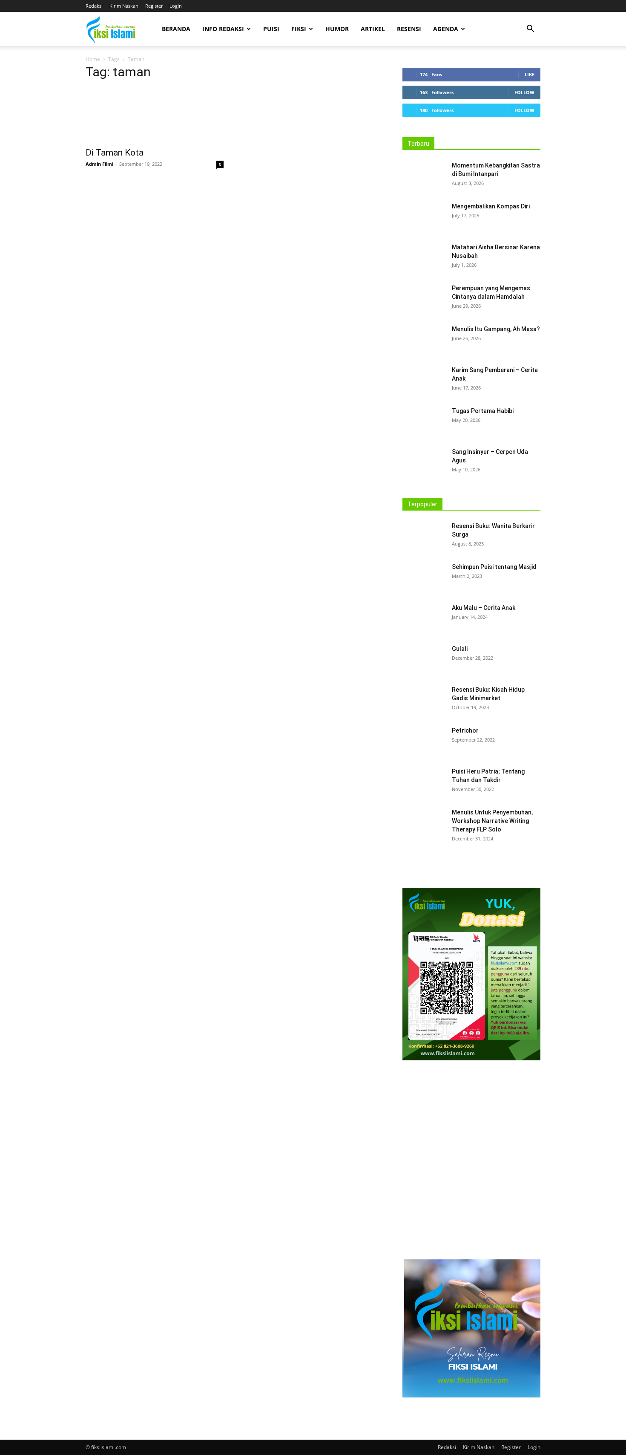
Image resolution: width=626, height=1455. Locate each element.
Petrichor (465, 730)
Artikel (373, 29)
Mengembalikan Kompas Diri (491, 206)
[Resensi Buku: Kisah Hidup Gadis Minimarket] (423, 700)
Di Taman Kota (115, 152)
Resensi (409, 29)
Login (175, 6)
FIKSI (298, 29)
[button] (530, 30)
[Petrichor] (422, 740)
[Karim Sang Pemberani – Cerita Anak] (423, 381)
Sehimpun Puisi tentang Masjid (494, 566)
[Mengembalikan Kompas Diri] (423, 217)
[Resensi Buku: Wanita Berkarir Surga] (423, 536)
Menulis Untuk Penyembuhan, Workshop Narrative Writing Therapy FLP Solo (492, 821)
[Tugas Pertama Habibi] (423, 421)
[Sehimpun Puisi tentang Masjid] (423, 577)
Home (93, 59)
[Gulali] (423, 659)
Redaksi (94, 6)
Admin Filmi (99, 164)
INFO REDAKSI (223, 29)
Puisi (271, 29)
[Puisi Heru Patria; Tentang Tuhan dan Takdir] (423, 782)
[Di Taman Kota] (155, 115)
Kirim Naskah (123, 6)
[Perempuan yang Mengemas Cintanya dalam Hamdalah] (423, 299)
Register (154, 6)
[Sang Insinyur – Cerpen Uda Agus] (423, 462)
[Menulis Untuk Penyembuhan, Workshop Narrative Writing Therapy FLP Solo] (423, 823)
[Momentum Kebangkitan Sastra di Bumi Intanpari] (423, 176)
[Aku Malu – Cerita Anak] (423, 618)
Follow (524, 92)
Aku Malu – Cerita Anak (483, 607)
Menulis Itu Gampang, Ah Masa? (496, 329)
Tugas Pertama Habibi (483, 410)
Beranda (176, 29)
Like (529, 74)
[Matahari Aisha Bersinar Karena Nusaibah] (423, 258)
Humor (337, 29)
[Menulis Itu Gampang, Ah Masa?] (423, 340)
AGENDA (445, 29)
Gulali (460, 648)
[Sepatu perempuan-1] (471, 1162)
